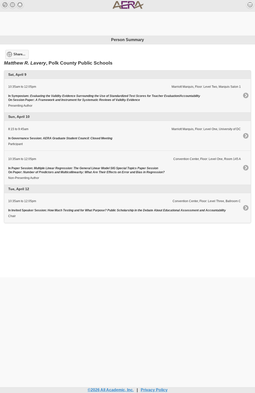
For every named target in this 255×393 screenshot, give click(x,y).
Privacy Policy (154, 390)
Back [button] (5, 4)
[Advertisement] (127, 23)
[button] (12, 4)
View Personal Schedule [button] (250, 4)
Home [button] (20, 4)
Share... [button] (19, 54)
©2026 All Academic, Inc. (111, 390)
